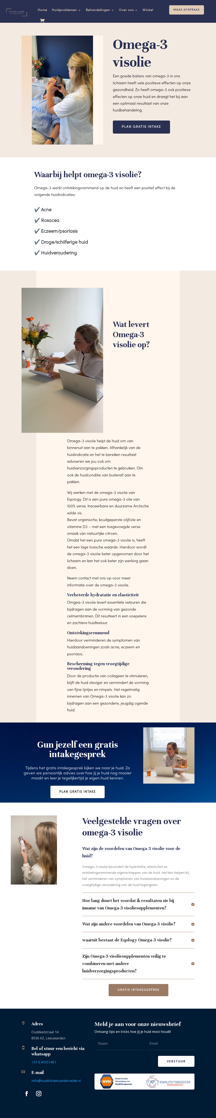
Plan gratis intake (141, 127)
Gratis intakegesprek (138, 990)
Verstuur (176, 1061)
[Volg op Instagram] (38, 1094)
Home (42, 10)
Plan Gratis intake (77, 791)
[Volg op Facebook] (27, 1094)
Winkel (148, 10)
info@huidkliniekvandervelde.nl (56, 1080)
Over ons (126, 10)
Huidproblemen (64, 10)
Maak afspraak (186, 10)
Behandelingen (98, 10)
